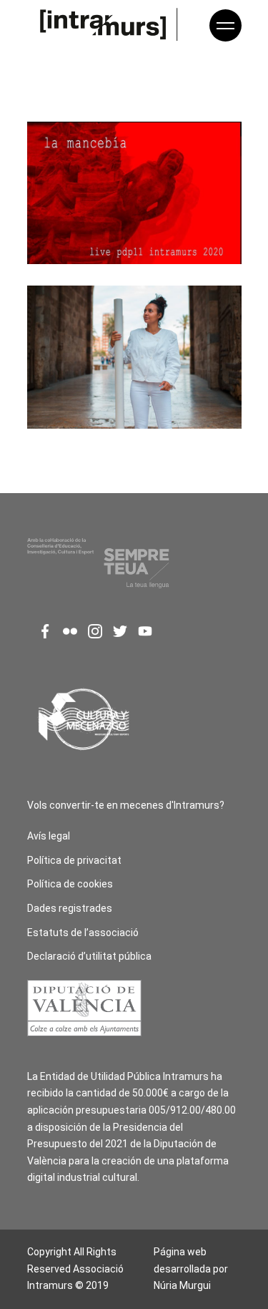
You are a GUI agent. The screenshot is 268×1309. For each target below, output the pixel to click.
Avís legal (48, 836)
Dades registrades (69, 908)
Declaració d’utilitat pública (89, 956)
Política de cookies (70, 884)
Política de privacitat (74, 860)
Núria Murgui (182, 1285)
